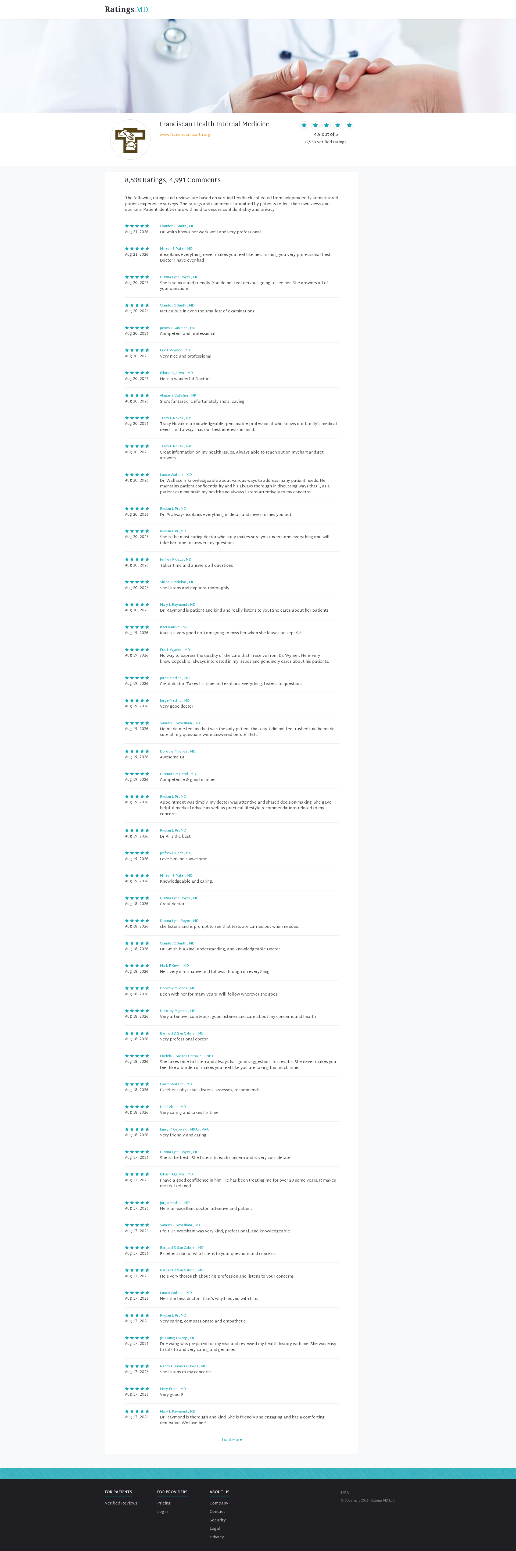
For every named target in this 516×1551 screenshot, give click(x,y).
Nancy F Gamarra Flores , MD (183, 1366)
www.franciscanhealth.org (185, 134)
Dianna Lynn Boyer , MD (179, 277)
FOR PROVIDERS (172, 1492)
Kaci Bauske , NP (174, 627)
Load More (232, 1440)
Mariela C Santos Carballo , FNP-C (187, 1056)
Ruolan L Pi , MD (173, 509)
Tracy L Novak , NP (175, 418)
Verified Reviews (121, 1503)
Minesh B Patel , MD (176, 249)
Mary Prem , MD (173, 1389)
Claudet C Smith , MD (177, 226)
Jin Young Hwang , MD (178, 1338)
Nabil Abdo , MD (173, 1107)
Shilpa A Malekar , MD (177, 582)
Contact (217, 1512)
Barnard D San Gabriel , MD (182, 1034)
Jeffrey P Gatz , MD (175, 560)
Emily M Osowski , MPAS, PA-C (184, 1129)
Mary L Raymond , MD (177, 605)
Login (162, 1512)
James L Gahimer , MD (177, 328)
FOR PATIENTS (118, 1492)
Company (219, 1503)
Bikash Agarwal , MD (176, 373)
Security (218, 1520)
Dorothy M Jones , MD (178, 751)
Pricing (164, 1503)
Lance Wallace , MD (176, 475)
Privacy (217, 1537)
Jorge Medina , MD (175, 678)
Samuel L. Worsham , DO (180, 723)
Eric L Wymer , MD (175, 350)
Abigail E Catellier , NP (178, 396)
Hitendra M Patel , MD (178, 774)
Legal (215, 1528)
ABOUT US (220, 1492)
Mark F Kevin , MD (174, 966)
